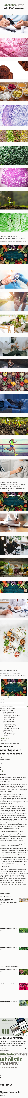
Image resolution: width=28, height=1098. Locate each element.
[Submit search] (27, 707)
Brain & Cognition (9, 719)
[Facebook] (1, 1074)
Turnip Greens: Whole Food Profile (7, 936)
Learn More (4, 244)
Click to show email (6, 1089)
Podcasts (20, 666)
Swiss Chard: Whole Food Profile (6, 955)
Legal (18, 1082)
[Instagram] (2, 1077)
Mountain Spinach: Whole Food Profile (8, 991)
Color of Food (17, 667)
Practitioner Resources (8, 12)
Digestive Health (9, 732)
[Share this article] (2, 763)
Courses (16, 1081)
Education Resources (7, 513)
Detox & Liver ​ (8, 730)
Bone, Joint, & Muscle (10, 717)
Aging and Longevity (10, 712)
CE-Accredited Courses (8, 666)
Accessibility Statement (8, 1082)
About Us (3, 597)
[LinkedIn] (2, 1072)
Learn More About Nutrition (9, 269)
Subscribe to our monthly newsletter (11, 1)
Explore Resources (6, 14)
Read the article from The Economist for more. (13, 887)
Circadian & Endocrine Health (12, 728)
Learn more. (3, 890)
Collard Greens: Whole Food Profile (8, 1008)
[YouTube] (2, 1076)
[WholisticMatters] (14, 4)
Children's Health (9, 726)
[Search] (1, 700)
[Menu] (1, 704)
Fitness (6, 735)
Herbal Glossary (6, 667)
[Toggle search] (5, 700)
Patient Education (6, 266)
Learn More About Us (7, 678)
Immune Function (9, 721)
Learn (2, 598)
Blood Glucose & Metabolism (12, 714)
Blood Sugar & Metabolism (12, 716)
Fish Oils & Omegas (10, 734)
